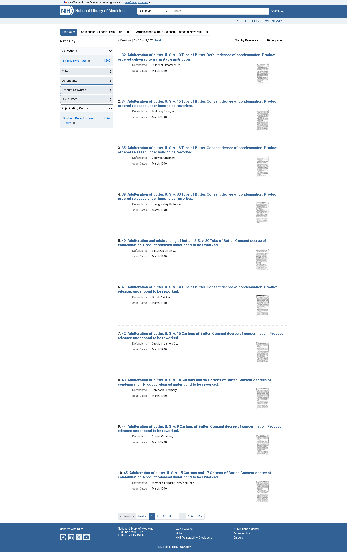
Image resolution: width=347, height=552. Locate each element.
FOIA (179, 533)
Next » (159, 40)
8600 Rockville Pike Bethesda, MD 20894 (131, 533)
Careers (238, 537)
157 (199, 516)
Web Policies (184, 529)
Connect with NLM (71, 529)
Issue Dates (70, 99)
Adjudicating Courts (75, 108)
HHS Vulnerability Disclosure (194, 537)
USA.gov (185, 547)
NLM (159, 547)
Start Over (68, 32)
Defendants (69, 80)
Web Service (274, 21)
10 (274, 40)
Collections (69, 50)
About (242, 21)
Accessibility (242, 533)
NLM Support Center (246, 529)
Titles (65, 71)
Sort (246, 40)
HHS (175, 547)
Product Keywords (74, 90)
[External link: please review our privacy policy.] (63, 537)
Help (256, 21)
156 (190, 516)
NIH (167, 547)
